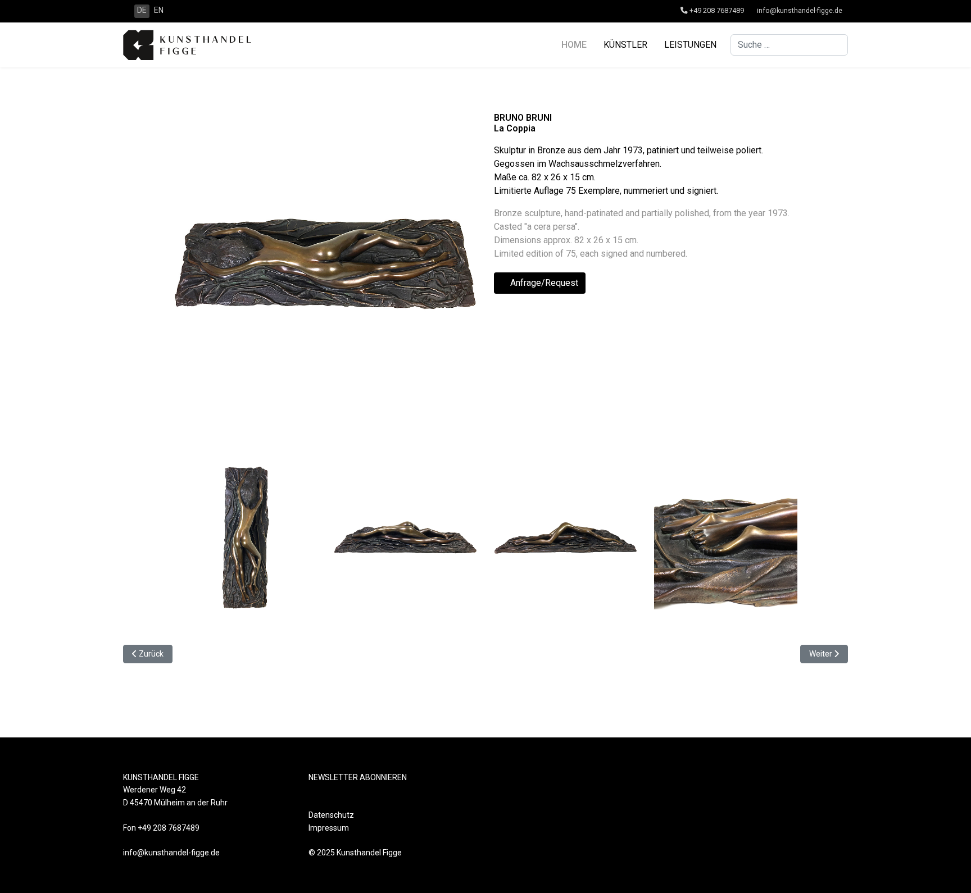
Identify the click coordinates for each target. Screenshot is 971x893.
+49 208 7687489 (716, 10)
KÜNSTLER (625, 44)
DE (142, 10)
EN (159, 10)
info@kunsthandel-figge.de (799, 10)
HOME (574, 44)
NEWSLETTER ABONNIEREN (357, 777)
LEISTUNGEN (690, 44)
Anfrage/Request (543, 282)
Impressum (328, 827)
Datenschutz (331, 814)
